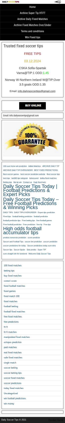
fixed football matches (14, 286)
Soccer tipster (19, 250)
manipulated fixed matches (17, 337)
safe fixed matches (13, 357)
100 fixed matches (13, 265)
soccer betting (11, 367)
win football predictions (15, 398)
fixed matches (11, 301)
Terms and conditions (32, 31)
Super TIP (42, 250)
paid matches (10, 347)
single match (10, 362)
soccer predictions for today (14, 246)
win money (9, 403)
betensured (33, 178)
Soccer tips (7, 250)
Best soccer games (11, 174)
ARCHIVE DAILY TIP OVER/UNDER (18, 170)
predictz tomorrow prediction (14, 238)
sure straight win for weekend (15, 254)
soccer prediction (50, 242)
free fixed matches (13, 316)
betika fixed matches (48, 178)
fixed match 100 (11, 296)
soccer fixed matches (14, 378)
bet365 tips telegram (20, 178)
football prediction (41, 216)
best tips (6, 178)
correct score (10, 281)
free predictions (11, 322)
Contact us (27, 182)
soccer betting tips (13, 373)
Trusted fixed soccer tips (23, 46)
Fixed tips (7, 216)
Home (32, 7)
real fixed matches (13, 352)
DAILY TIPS (8, 212)
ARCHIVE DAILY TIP (50, 166)
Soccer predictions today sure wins (41, 246)
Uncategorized (11, 393)
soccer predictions (13, 383)
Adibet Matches (34, 166)
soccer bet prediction (33, 242)
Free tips (47, 224)
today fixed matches (14, 388)
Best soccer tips (53, 174)
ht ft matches (10, 332)
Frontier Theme (55, 419)
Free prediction (29, 224)
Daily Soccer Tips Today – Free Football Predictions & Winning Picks (31, 203)
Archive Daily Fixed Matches (32, 19)
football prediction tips (11, 220)
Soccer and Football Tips (13, 242)
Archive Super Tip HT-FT (32, 13)
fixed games (10, 291)
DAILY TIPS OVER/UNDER (25, 212)
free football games (44, 220)
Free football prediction (12, 224)
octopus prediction (13, 342)
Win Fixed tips (32, 37)
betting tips (9, 270)
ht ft (6, 327)
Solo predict (31, 250)
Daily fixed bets (40, 182)
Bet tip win (18, 182)
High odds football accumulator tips (22, 231)
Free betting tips (28, 220)
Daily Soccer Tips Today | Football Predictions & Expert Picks (30, 190)
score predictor (34, 238)
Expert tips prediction (46, 212)
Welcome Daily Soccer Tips (39, 254)
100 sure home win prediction (15, 166)
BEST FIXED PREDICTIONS (46, 170)
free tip (39, 224)
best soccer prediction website (32, 174)
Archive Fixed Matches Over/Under (32, 25)
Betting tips (7, 182)
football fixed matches (14, 311)
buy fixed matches (13, 275)
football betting (11, 306)
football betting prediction (22, 216)
